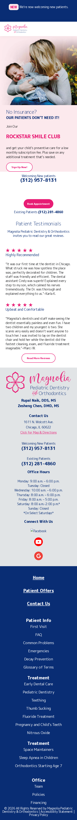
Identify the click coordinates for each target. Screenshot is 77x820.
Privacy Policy (38, 815)
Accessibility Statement (56, 811)
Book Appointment (38, 203)
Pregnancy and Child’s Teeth (38, 725)
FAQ (38, 635)
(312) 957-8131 (38, 180)
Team (38, 786)
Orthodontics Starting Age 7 (38, 766)
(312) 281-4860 (38, 463)
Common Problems (38, 643)
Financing (38, 803)
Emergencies (38, 651)
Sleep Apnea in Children (38, 758)
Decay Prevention (38, 659)
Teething (38, 700)
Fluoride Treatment (38, 717)
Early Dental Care (38, 684)
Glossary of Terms (38, 667)
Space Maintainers (38, 750)
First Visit (38, 627)
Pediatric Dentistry (38, 692)
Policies (38, 795)
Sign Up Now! (19, 167)
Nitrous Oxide (38, 733)
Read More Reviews (38, 358)
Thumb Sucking (38, 708)
